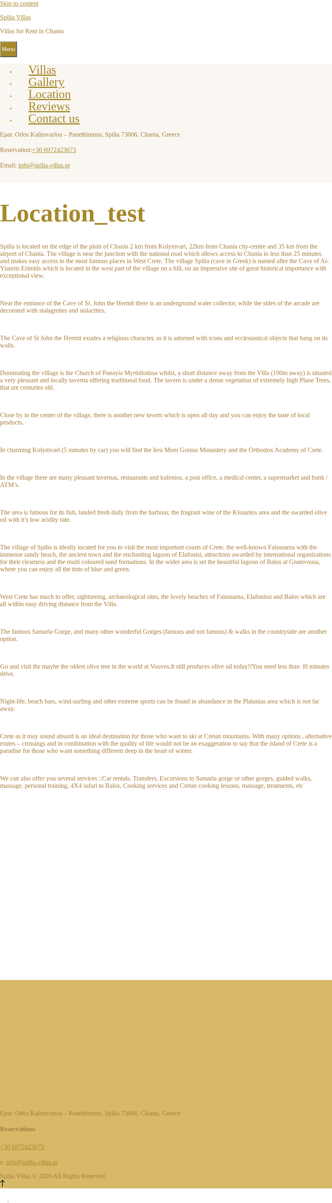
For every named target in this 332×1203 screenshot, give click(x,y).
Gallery (46, 81)
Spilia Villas (15, 17)
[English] (4, 1199)
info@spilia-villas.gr (44, 165)
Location (49, 94)
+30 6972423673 (54, 149)
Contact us (54, 118)
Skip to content (19, 3)
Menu (8, 49)
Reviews (49, 106)
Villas (42, 69)
